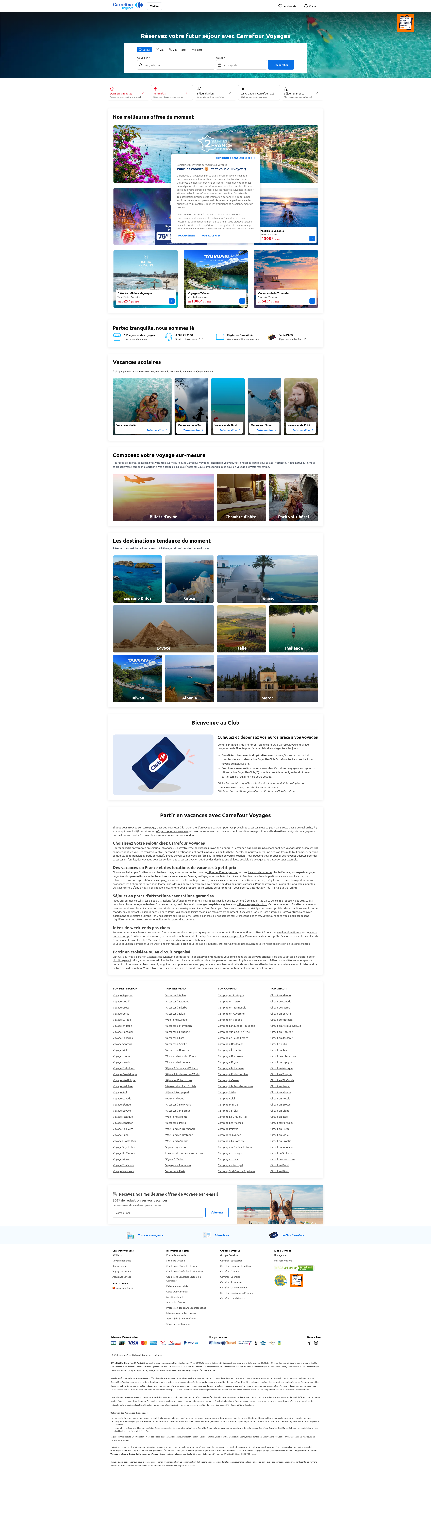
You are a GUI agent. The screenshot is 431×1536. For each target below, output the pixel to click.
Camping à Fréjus (228, 1110)
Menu (155, 6)
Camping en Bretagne (231, 995)
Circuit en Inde (279, 1116)
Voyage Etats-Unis (124, 1068)
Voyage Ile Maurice (124, 1153)
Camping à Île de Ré (230, 1049)
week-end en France (289, 932)
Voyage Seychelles (124, 1146)
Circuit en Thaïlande (282, 1080)
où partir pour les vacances (172, 831)
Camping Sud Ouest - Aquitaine (236, 1171)
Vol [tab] (161, 49)
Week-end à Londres (177, 1062)
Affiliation (117, 1255)
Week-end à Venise (176, 1140)
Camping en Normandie (232, 1007)
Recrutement (119, 1265)
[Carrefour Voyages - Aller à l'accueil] (128, 6)
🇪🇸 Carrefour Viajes (122, 1287)
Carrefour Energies (230, 1276)
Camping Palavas (228, 1128)
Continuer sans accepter (234, 157)
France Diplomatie (176, 1255)
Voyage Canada (122, 1098)
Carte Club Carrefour (177, 1291)
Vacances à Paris (175, 1171)
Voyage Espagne (122, 995)
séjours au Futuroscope (235, 915)
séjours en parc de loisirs (252, 904)
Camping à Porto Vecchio (233, 1074)
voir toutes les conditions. (150, 1355)
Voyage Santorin (122, 1043)
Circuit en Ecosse (280, 1104)
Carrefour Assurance (231, 1282)
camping (161, 880)
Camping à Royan (228, 1062)
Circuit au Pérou (279, 1171)
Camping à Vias (227, 1092)
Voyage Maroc (121, 1159)
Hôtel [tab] (198, 49)
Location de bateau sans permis (184, 1153)
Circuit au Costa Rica (282, 1159)
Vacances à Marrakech (178, 1025)
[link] (163, 497)
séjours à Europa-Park (144, 915)
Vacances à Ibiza (175, 1013)
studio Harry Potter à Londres (194, 915)
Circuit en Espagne (281, 1062)
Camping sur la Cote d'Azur (234, 1031)
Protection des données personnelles (186, 1307)
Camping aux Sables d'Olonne (235, 1146)
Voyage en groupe (121, 1271)
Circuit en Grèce (280, 1128)
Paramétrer (186, 235)
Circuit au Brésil (279, 1165)
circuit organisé (122, 960)
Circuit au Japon (280, 1086)
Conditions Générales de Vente (182, 1265)
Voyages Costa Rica (124, 1140)
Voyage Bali (120, 1092)
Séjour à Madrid (174, 1159)
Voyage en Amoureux (178, 1165)
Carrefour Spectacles (231, 1260)
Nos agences (280, 1255)
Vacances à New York (178, 1104)
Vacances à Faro (174, 1037)
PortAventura (290, 911)
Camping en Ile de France (233, 1037)
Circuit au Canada (280, 1001)
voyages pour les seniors (157, 859)
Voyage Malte (121, 1049)
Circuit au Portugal (281, 1122)
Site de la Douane (175, 1260)
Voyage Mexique (123, 1116)
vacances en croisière (295, 956)
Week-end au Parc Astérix (180, 1086)
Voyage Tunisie (122, 1056)
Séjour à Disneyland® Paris (181, 1068)
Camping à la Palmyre (231, 1068)
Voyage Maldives (123, 1086)
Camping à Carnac (228, 1080)
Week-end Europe (176, 1019)
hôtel (269, 943)
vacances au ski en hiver (232, 880)
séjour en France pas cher (222, 872)
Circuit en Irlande (280, 995)
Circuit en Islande (280, 1092)
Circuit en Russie (280, 1098)
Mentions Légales (175, 1296)
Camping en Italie (228, 1159)
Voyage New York (123, 1171)
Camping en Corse (229, 1001)
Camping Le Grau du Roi (232, 1116)
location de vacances (260, 872)
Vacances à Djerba (176, 1007)
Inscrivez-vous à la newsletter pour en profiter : (139, 1205)
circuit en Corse (265, 967)
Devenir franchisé (121, 1260)
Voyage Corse (121, 1013)
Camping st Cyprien (229, 1134)
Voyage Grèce (121, 1007)
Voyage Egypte (122, 1110)
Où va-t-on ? (143, 57)
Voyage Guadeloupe (125, 1074)
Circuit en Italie (279, 1049)
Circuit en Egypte (280, 1013)
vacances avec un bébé (191, 859)
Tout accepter (211, 235)
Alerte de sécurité (176, 1302)
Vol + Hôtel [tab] (179, 49)
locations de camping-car (217, 887)
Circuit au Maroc (280, 1007)
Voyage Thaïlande (123, 1165)
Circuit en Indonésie (282, 1146)
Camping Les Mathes (230, 1122)
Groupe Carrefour (229, 1255)
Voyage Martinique (124, 1080)
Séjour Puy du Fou (176, 1146)
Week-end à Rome (176, 1116)
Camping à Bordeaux (230, 1043)
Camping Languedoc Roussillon (236, 1025)
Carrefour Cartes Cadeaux (233, 1287)
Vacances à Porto (175, 1122)
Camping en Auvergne (231, 1013)
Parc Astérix (270, 911)
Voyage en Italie (122, 1025)
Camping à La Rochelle (231, 1140)
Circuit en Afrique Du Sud (285, 1025)
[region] (215, 198)
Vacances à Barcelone (178, 1049)
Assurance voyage (121, 1276)
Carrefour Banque (229, 1271)
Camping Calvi (226, 1098)
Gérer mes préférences (178, 1323)
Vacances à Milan (175, 995)
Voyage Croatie (122, 1062)
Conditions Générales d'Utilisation (184, 1271)
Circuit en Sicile (279, 1134)
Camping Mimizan (228, 1104)
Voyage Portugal (123, 1031)
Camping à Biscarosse (231, 1056)
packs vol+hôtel (208, 943)
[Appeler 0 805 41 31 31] (296, 1268)
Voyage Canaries (123, 1037)
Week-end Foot (174, 1098)
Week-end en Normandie (180, 1128)
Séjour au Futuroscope (178, 1080)
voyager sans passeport (268, 859)
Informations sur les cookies (181, 1313)
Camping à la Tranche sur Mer (235, 1086)
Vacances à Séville (176, 1043)
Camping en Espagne (230, 1153)
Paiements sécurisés (177, 1286)
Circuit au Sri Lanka (281, 1153)
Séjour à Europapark (177, 1092)
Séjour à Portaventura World (182, 1074)
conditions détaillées (243, 1404)
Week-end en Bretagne (179, 1134)
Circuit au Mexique (281, 1068)
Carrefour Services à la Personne (237, 1292)
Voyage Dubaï (121, 1001)
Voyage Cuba (120, 1134)
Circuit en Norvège (281, 1031)
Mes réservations (283, 1260)
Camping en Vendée (230, 1019)
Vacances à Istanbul (177, 1001)
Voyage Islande (122, 1104)
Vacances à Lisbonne (177, 1031)
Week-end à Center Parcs (180, 1056)
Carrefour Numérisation (232, 1298)
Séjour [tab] (146, 49)
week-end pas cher (233, 936)
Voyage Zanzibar (123, 1122)
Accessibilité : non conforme (181, 1318)
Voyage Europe (122, 1019)
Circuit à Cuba (278, 1043)
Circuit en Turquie (281, 1074)
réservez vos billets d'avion (238, 943)
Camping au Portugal (230, 1165)
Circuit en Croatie (280, 1140)
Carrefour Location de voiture (236, 1265)
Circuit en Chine (279, 1110)
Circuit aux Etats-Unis (283, 1056)
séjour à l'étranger (161, 847)
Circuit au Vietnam (281, 1019)
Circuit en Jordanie (281, 1037)
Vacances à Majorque (178, 1110)
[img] (142, 407)
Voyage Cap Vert (123, 1128)
